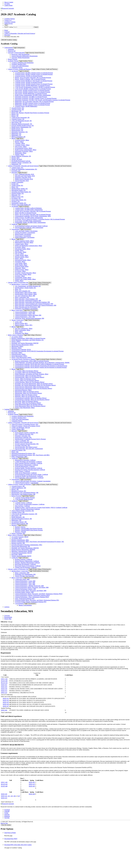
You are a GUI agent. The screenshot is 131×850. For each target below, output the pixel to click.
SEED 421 (6, 698)
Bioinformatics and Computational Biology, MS (24, 492)
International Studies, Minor (23, 260)
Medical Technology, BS (18, 136)
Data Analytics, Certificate (22, 506)
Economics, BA (15, 171)
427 (19, 796)
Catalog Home (8, 5)
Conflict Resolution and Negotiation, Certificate (28, 461)
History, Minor (19, 258)
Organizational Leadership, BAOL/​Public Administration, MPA (33, 216)
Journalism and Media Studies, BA (21, 192)
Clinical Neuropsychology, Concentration (26, 482)
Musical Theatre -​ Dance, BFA (23, 325)
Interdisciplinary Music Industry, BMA (26, 294)
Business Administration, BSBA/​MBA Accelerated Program (28, 338)
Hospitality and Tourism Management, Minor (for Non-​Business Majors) (35, 385)
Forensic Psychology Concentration (25, 232)
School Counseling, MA (18, 533)
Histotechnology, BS (17, 130)
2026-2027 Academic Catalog (8, 39)
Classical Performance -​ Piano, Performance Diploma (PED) (32, 597)
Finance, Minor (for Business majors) (25, 379)
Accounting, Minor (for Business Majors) (26, 371)
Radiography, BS (16, 164)
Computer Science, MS (18, 512)
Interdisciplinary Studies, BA (19, 188)
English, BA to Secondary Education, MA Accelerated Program (33, 211)
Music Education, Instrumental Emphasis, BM (28, 300)
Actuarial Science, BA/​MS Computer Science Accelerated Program (34, 73)
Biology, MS (15, 489)
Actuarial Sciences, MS (18, 486)
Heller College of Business (15, 335)
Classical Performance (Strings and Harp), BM (28, 315)
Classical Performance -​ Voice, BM (25, 317)
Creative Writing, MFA (17, 429)
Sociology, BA (15, 201)
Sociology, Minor (20, 276)
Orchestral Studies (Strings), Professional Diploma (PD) (30, 602)
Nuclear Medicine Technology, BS (21, 156)
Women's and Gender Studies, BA (21, 204)
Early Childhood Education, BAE (24, 174)
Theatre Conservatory (17, 320)
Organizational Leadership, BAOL (21, 349)
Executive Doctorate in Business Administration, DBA (26, 545)
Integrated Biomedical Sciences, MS (21, 518)
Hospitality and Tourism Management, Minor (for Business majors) (34, 383)
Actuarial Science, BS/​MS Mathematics (26, 106)
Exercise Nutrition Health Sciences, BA (22, 125)
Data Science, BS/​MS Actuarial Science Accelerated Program (32, 90)
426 (15, 796)
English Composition (17, 182)
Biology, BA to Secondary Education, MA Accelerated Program (33, 77)
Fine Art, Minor (19, 253)
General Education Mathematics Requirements (24, 56)
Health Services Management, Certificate (26, 465)
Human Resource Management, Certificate (27, 561)
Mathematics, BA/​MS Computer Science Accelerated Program (32, 103)
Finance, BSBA (15, 341)
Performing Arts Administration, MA (25, 574)
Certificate (14, 224)
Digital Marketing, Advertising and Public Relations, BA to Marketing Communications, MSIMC (42, 362)
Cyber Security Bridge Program (24, 499)
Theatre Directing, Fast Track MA (24, 576)
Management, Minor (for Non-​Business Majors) (28, 393)
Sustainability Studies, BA (18, 203)
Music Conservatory (17, 310)
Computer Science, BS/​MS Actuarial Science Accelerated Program (33, 84)
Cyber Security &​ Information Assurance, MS (24, 514)
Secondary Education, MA (22, 445)
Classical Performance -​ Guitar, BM (25, 312)
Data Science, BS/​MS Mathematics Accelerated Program (31, 93)
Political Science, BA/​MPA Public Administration (29, 217)
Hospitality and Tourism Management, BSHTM (24, 343)
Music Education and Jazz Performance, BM (27, 307)
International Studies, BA (18, 190)
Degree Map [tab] (7, 618)
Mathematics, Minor (20, 153)
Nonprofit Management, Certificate (25, 466)
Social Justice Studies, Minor (23, 274)
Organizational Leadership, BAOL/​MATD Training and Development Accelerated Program (41, 367)
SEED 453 (4, 690)
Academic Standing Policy (18, 64)
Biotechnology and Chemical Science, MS (23, 494)
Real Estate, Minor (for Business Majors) (26, 401)
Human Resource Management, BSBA (22, 344)
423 (12, 796)
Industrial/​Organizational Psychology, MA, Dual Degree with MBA (30, 455)
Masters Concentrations (25, 605)
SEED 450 (4, 688)
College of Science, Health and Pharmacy (19, 69)
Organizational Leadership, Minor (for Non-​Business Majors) (32, 399)
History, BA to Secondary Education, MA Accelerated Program (33, 214)
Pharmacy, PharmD (20, 531)
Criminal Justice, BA (17, 167)
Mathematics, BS (16, 135)
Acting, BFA (18, 322)
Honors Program (12, 59)
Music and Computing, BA (22, 291)
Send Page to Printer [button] (10, 832)
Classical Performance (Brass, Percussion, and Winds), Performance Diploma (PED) (38, 594)
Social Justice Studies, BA (18, 200)
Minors (13, 138)
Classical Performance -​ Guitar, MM (25, 581)
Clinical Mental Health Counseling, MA (22, 510)
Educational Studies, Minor (22, 249)
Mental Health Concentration (23, 234)
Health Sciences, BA (17, 128)
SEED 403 (4, 687)
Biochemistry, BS (16, 111)
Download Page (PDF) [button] (10, 838)
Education (7, 35)
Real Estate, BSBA (16, 352)
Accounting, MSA (16, 538)
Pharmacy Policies (20, 527)
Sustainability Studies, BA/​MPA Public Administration (30, 222)
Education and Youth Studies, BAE (25, 176)
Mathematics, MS (16, 520)
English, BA (14, 184)
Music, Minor (19, 331)
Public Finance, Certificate (22, 471)
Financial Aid (11, 51)
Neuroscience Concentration (23, 236)
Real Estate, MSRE (16, 554)
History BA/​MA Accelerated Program (25, 213)
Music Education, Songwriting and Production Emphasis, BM (32, 302)
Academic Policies (9, 18)
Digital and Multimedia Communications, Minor (28, 245)
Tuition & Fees (8, 23)
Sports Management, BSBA (19, 356)
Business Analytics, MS (18, 543)
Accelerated (14, 71)
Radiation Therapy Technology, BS (21, 162)
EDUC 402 (4, 679)
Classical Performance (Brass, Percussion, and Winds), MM (31, 587)
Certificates (14, 458)
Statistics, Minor (19, 154)
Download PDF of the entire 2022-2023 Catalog (18, 844)
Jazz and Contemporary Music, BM (25, 295)
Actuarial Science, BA (17, 108)
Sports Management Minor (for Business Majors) (29, 404)
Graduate (6, 32)
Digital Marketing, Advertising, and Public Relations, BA (27, 340)
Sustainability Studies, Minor (23, 277)
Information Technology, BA (19, 132)
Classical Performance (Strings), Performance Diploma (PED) (32, 595)
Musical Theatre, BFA (21, 323)
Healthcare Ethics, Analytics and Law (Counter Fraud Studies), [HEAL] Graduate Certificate (41, 507)
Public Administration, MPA (19, 456)
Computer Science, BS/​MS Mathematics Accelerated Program (32, 85)
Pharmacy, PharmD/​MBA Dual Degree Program (28, 528)
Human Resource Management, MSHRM (23, 549)
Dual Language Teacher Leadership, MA (26, 432)
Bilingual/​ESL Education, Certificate (25, 460)
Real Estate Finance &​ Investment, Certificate (28, 566)
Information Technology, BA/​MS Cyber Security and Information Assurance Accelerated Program (42, 100)
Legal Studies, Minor (21, 263)
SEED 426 (6, 704)
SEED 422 (6, 700)
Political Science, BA (17, 196)
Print (6, 25)
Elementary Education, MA (22, 436)
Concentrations (19, 603)
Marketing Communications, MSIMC (22, 551)
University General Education (16, 52)
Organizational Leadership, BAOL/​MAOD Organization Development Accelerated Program (37, 351)
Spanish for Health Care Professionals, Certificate (29, 476)
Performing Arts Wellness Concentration (26, 308)
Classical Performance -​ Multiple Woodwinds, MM (29, 586)
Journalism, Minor (20, 261)
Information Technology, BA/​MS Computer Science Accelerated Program (35, 98)
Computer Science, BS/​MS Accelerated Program (28, 82)
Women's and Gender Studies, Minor (25, 279)
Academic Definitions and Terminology (22, 62)
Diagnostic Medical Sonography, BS (21, 124)
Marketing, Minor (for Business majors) (26, 395)
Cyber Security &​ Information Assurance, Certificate (29, 504)
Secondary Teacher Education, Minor (25, 273)
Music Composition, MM (22, 573)
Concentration (15, 229)
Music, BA (18, 289)
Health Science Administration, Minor (25, 150)
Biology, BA (15, 114)
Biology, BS (14, 116)
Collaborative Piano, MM (22, 579)
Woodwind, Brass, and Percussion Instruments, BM (29, 318)
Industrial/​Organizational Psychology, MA (23, 453)
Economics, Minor (20, 247)
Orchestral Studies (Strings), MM (24, 592)
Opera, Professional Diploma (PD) (24, 598)
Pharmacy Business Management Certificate (27, 509)
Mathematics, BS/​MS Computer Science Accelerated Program (32, 104)
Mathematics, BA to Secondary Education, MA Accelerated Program (34, 101)
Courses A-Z (7, 20)
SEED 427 (6, 706)
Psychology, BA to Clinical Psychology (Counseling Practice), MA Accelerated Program (40, 219)
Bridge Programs (16, 496)
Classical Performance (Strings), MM (25, 589)
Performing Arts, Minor (21, 333)
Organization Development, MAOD (21, 553)
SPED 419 (4, 692)
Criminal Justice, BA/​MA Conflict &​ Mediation (28, 208)
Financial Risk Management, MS (20, 546)
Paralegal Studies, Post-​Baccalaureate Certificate (28, 468)
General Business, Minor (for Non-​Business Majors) (29, 382)
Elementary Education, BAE (23, 177)
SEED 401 (4, 685)
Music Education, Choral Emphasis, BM (26, 299)
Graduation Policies (16, 67)
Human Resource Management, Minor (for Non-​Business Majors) (33, 388)
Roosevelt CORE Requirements (20, 54)
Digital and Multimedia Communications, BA (24, 169)
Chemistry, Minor (20, 143)
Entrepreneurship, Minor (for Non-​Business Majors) (29, 377)
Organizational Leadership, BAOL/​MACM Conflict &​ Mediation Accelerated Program (39, 364)
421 (9, 796)
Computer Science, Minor (22, 145)
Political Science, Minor (21, 269)
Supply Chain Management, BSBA (21, 357)
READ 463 (4, 683)
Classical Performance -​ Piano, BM (25, 313)
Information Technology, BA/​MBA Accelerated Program (31, 96)
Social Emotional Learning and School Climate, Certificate (31, 474)
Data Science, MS (16, 515)
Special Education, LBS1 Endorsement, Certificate (29, 477)
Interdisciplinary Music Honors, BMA (25, 292)
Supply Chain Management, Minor (25, 407)
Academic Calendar (9, 22)
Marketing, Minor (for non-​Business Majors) (27, 396)
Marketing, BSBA (16, 348)
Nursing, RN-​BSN (16, 159)
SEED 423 (6, 702)
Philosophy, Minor (20, 268)
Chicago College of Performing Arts (18, 282)
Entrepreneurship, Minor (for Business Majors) (28, 375)
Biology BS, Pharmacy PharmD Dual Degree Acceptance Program (30, 112)
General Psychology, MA (18, 450)
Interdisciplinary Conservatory (19, 284)
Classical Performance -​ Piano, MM (25, 582)
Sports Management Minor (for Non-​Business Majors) (30, 406)
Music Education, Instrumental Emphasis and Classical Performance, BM (35, 305)
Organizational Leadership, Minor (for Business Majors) (31, 398)
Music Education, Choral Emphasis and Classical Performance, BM (34, 303)
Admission (11, 49)
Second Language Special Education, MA (27, 444)
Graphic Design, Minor (21, 255)
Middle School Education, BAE (24, 179)
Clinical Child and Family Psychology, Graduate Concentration (33, 481)
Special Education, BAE (22, 180)
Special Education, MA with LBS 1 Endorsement (29, 448)
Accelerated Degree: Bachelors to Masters (23, 359)
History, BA (14, 187)
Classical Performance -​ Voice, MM (25, 584)
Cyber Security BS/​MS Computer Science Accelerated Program (33, 89)
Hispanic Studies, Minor (22, 257)
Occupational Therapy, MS (19, 522)
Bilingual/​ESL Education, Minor (24, 242)
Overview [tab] (7, 615)
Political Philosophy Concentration (24, 237)
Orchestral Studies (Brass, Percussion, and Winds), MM (30, 590)
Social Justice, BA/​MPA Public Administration (28, 221)
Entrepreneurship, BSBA (18, 354)
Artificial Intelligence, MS (18, 488)
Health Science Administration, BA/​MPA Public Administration (33, 95)
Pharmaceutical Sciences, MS (19, 523)
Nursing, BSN (15, 157)
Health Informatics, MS (18, 517)
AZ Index (7, 4)
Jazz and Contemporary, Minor (23, 328)
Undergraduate (8, 47)
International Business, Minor (23, 390)
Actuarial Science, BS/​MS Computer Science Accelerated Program (34, 74)
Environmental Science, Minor (23, 148)
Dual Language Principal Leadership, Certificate (28, 463)
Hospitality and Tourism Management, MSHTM (25, 548)
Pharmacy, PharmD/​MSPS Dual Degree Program (29, 530)
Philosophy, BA (15, 195)
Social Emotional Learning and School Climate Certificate (31, 226)
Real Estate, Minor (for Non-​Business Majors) (28, 403)
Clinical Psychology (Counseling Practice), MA (24, 424)
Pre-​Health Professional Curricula (20, 161)
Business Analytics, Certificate (23, 559)
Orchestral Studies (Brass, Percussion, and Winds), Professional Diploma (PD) (37, 600)
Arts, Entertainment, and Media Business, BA (28, 286)
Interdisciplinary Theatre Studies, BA (25, 287)
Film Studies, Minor (20, 252)
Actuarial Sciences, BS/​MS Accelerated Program (28, 76)
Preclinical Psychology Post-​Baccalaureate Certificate (30, 469)
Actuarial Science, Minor (22, 140)
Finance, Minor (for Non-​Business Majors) (27, 380)
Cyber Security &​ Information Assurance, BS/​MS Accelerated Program (35, 87)
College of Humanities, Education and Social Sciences (19, 33)
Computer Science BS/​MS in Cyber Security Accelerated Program (33, 81)
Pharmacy (14, 525)
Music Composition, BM (22, 297)
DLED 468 (4, 681)
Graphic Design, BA (17, 185)
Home (6, 30)
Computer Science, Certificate (23, 502)
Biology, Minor (19, 142)
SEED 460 (4, 710)
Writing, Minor (19, 281)
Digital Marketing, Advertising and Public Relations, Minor (31, 374)
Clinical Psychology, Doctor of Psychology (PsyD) (25, 426)
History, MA (15, 452)
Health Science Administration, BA (21, 127)
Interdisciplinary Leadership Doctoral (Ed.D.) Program (30, 439)
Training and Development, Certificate (26, 567)
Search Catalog (8, 27)
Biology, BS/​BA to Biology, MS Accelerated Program (30, 79)
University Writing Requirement (20, 57)
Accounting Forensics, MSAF (19, 537)
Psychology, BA (16, 198)
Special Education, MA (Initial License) (26, 447)
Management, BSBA (17, 346)
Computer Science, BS (17, 119)
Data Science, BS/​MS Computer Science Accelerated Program (32, 92)
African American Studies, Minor (24, 241)
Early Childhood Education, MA (24, 434)
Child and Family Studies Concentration (26, 231)
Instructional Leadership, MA (23, 437)
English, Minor (19, 250)
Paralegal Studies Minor (21, 266)
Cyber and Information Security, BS (21, 120)
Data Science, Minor (21, 146)
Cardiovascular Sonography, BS (20, 117)
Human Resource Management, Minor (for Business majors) (32, 387)
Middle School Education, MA (23, 442)
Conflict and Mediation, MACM (20, 427)
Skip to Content (8, 2)
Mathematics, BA (16, 133)
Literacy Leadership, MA (22, 440)
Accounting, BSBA (17, 336)
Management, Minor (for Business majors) (27, 391)
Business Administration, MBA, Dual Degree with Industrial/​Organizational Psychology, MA (37, 541)
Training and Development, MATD (21, 556)
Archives (6, 607)
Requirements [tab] (8, 617)
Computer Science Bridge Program (25, 497)
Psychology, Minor (20, 271)
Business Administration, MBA (20, 540)
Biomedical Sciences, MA (18, 491)
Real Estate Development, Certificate (25, 564)
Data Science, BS (16, 122)
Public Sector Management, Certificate (26, 473)
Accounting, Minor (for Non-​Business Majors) (28, 372)
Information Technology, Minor (24, 151)
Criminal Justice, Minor (21, 244)
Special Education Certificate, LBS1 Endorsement (29, 227)
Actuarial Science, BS (17, 109)
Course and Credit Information (20, 66)
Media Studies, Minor (21, 265)
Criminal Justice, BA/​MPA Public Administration (29, 209)
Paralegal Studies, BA (17, 193)
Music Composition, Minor (22, 330)
